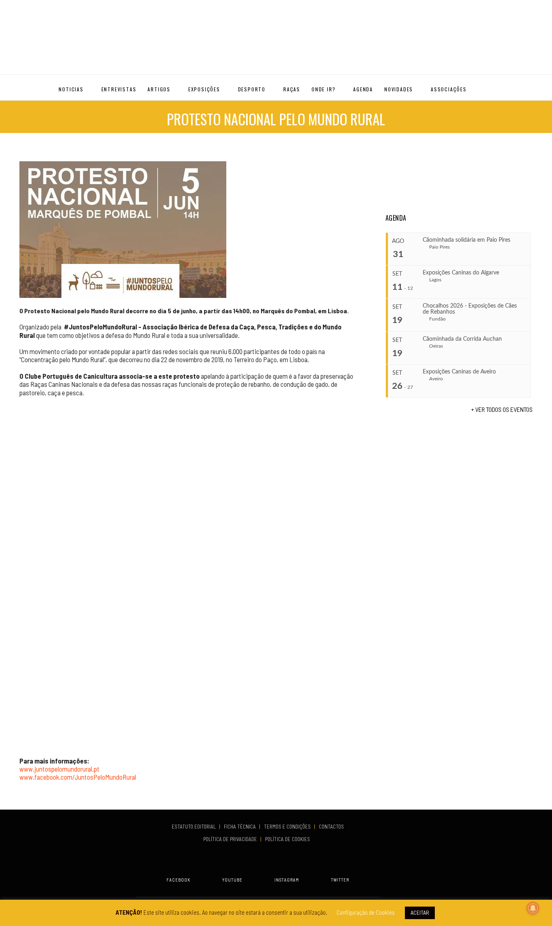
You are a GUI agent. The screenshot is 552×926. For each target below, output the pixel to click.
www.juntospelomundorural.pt (59, 769)
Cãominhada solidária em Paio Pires (466, 240)
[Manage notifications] (533, 908)
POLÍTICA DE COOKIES (288, 839)
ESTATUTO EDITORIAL (194, 826)
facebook (178, 879)
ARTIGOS (159, 89)
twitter (340, 879)
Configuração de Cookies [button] (366, 912)
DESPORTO (251, 89)
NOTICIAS (71, 89)
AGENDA (363, 89)
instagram (286, 879)
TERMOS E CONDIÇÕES (288, 826)
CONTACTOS (331, 826)
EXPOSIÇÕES (204, 89)
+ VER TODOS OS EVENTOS (502, 409)
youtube (232, 879)
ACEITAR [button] (420, 912)
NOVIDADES (398, 89)
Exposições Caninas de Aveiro (459, 372)
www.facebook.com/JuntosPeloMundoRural (77, 777)
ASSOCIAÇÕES (449, 89)
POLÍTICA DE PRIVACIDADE (230, 839)
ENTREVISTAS (119, 89)
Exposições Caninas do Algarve (461, 273)
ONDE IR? (323, 89)
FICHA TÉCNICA (240, 826)
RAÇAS (291, 89)
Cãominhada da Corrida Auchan (462, 339)
